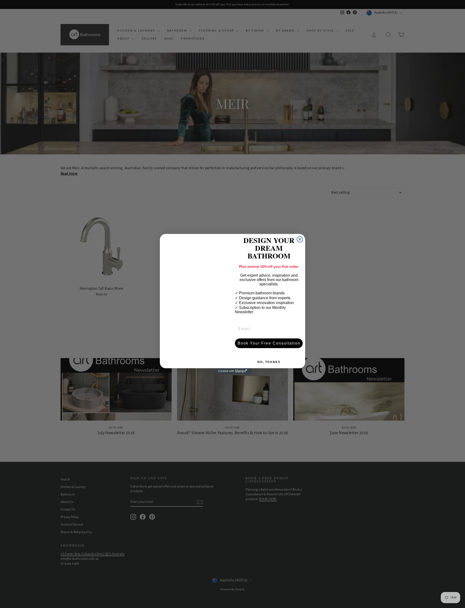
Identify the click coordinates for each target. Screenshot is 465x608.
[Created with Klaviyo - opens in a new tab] (232, 371)
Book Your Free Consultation (269, 343)
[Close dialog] (300, 239)
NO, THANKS (268, 362)
